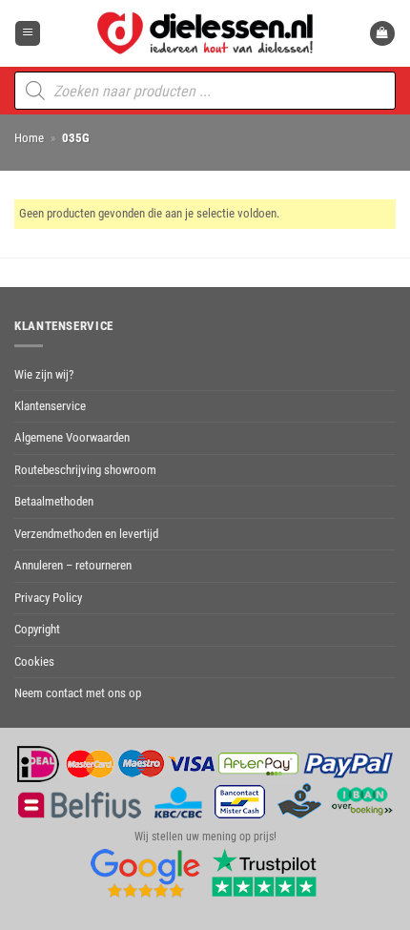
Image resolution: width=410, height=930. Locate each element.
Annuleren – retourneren (73, 565)
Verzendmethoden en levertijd (86, 534)
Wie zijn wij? (43, 374)
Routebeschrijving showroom (85, 470)
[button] (27, 34)
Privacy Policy (48, 597)
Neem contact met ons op (77, 693)
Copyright (37, 629)
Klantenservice (50, 406)
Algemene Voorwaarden (72, 437)
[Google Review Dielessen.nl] (146, 872)
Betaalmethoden (53, 501)
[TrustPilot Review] (264, 872)
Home (29, 138)
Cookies (34, 661)
